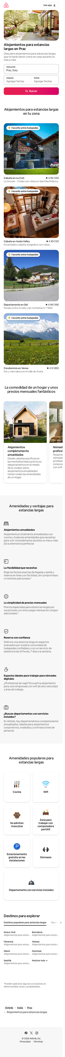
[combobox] (31, 70)
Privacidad (25, 1041)
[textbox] (17, 81)
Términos (38, 1041)
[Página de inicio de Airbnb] (6, 5)
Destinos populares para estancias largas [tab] (25, 922)
